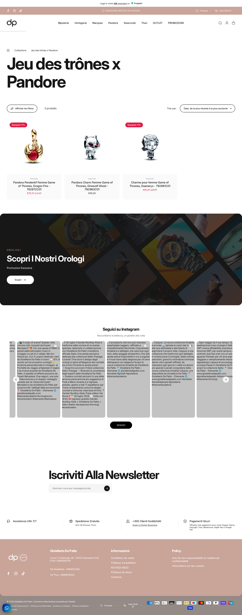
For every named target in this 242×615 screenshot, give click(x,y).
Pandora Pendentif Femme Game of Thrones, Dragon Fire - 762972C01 (34, 186)
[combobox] (204, 11)
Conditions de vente (122, 557)
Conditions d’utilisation (61, 606)
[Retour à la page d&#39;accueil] (8, 50)
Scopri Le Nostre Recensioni (145, 525)
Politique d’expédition (80, 606)
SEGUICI (121, 425)
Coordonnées (12, 610)
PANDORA (34, 179)
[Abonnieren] (107, 488)
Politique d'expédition (123, 562)
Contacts (116, 577)
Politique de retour (121, 572)
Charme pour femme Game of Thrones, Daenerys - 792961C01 (150, 184)
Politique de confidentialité (40, 606)
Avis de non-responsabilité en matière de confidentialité (195, 559)
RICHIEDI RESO (120, 567)
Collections (20, 50)
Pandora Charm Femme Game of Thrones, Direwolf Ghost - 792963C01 (92, 186)
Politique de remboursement (18, 606)
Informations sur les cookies (188, 565)
